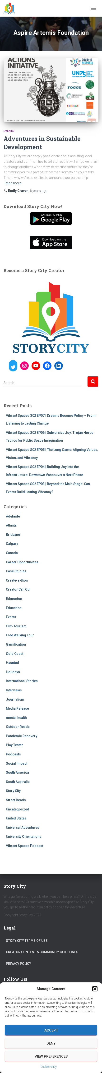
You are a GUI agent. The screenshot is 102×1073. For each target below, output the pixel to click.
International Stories (22, 681)
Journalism (15, 699)
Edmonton (14, 599)
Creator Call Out (18, 589)
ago (38, 191)
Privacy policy (18, 964)
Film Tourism (16, 626)
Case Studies (16, 571)
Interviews (14, 690)
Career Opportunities (22, 562)
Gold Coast (14, 654)
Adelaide (13, 516)
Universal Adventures (22, 827)
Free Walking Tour (20, 635)
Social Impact (16, 763)
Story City (13, 791)
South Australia (18, 782)
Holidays (13, 672)
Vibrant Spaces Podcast (24, 846)
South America (17, 772)
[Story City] (11, 8)
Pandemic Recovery (21, 736)
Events (9, 131)
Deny (51, 1043)
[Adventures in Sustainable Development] (51, 90)
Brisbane (13, 534)
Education (14, 608)
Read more (13, 183)
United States (16, 818)
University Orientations (23, 836)
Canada (12, 553)
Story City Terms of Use (26, 941)
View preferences (51, 1056)
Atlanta (11, 525)
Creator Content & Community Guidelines (42, 952)
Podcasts (13, 754)
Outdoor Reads (18, 727)
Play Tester (14, 745)
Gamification (16, 644)
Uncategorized (17, 809)
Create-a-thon (17, 580)
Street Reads (16, 800)
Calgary (12, 544)
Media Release (17, 708)
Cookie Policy (49, 1066)
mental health (16, 718)
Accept (51, 1030)
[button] (95, 988)
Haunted (12, 663)
